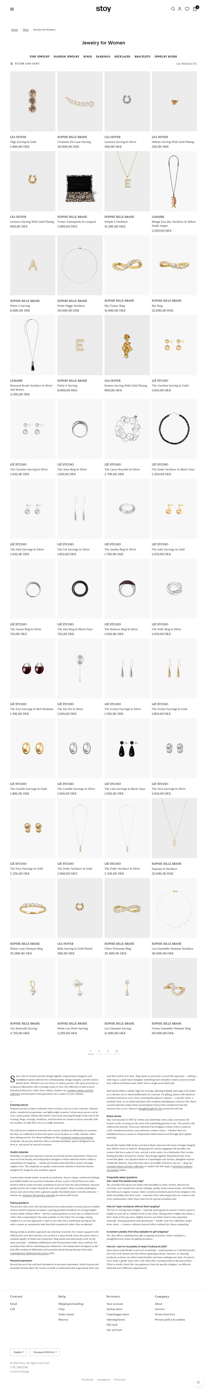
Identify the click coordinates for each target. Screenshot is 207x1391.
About (158, 1304)
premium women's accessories (77, 1137)
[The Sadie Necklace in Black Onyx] (174, 429)
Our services (114, 1330)
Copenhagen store (118, 1314)
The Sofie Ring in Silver (166, 629)
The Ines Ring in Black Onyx (75, 629)
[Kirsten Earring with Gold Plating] (127, 345)
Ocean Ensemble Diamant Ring (171, 1028)
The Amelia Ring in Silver (120, 549)
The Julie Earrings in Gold (168, 549)
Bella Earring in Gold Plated (74, 948)
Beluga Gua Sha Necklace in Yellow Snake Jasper (174, 223)
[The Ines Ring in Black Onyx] (80, 589)
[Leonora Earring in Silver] (127, 101)
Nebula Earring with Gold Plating (173, 142)
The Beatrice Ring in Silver (121, 629)
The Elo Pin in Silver (70, 709)
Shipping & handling (70, 1304)
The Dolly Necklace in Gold (74, 868)
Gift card (112, 1324)
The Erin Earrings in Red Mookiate (32, 709)
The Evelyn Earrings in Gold (169, 709)
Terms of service (165, 1314)
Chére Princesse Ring (118, 948)
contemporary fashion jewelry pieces (29, 1253)
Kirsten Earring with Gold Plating (126, 385)
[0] (194, 9)
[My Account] (179, 9)
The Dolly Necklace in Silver (122, 868)
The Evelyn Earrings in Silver (123, 709)
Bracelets (143, 56)
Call (12, 1309)
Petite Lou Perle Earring (72, 1028)
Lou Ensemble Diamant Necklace (172, 948)
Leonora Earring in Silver (120, 142)
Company (162, 1296)
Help (62, 1296)
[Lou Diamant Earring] (127, 988)
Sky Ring (157, 305)
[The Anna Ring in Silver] (80, 429)
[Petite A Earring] (32, 265)
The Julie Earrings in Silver (27, 549)
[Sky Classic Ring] (127, 265)
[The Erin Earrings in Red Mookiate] (32, 668)
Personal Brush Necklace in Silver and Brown (31, 387)
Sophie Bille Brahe (72, 137)
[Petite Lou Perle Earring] (80, 988)
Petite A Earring (20, 305)
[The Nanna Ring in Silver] (32, 589)
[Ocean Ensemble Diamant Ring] (174, 988)
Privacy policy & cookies (170, 1319)
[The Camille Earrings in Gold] (32, 748)
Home (14, 29)
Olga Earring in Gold (23, 142)
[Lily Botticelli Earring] (32, 988)
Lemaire (158, 217)
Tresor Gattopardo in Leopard (76, 221)
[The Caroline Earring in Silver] (32, 429)
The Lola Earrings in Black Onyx (125, 789)
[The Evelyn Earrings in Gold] (174, 668)
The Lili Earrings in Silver (73, 549)
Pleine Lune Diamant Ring (26, 948)
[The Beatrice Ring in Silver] (127, 589)
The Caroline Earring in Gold (170, 385)
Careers (160, 1309)
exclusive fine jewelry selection (38, 1195)
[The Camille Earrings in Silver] (80, 748)
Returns (63, 1319)
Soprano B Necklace (164, 869)
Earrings (103, 56)
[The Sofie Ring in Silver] (174, 589)
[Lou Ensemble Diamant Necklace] (174, 908)
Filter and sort (27, 63)
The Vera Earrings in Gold (26, 868)
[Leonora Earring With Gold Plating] (32, 181)
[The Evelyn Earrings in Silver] (127, 668)
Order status (66, 1314)
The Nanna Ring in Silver (25, 629)
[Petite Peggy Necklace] (80, 265)
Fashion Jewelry (66, 56)
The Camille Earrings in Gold (28, 789)
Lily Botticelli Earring (23, 1028)
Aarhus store (114, 1309)
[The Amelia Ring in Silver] (127, 509)
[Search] (173, 9)
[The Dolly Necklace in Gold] (80, 828)
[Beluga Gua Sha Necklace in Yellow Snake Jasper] (174, 181)
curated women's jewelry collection (125, 1166)
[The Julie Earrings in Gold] (174, 509)
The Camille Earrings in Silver (76, 789)
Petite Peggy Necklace (71, 305)
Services (113, 1296)
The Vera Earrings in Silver (169, 789)
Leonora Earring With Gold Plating (32, 221)
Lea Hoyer (18, 137)
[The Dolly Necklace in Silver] (127, 828)
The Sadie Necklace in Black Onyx (173, 469)
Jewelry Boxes (166, 56)
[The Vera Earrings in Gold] (32, 828)
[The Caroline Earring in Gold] (174, 345)
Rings (87, 56)
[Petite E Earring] (80, 345)
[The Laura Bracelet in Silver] (127, 429)
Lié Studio (160, 380)
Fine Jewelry (40, 56)
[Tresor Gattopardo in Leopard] (80, 181)
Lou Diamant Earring (118, 1028)
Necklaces (122, 56)
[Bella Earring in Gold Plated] (80, 908)
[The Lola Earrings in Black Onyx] (127, 748)
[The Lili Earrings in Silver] (80, 509)
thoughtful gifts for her (150, 1108)
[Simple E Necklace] (127, 181)
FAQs (61, 1309)
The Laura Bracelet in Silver (122, 469)
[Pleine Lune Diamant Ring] (32, 908)
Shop (26, 29)
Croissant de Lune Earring (74, 142)
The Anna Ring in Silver (72, 469)
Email (13, 1304)
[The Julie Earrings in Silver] (32, 509)
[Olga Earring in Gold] (32, 101)
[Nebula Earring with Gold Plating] (174, 101)
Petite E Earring (67, 385)
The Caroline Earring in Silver (29, 469)
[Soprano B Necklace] (174, 828)
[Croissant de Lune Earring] (80, 101)
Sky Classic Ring (115, 305)
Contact (16, 1296)
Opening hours (116, 1319)
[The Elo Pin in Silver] (80, 668)
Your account (115, 1304)
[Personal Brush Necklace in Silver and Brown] (32, 345)
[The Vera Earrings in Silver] (174, 748)
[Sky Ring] (174, 265)
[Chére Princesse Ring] (127, 908)
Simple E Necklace (116, 221)
